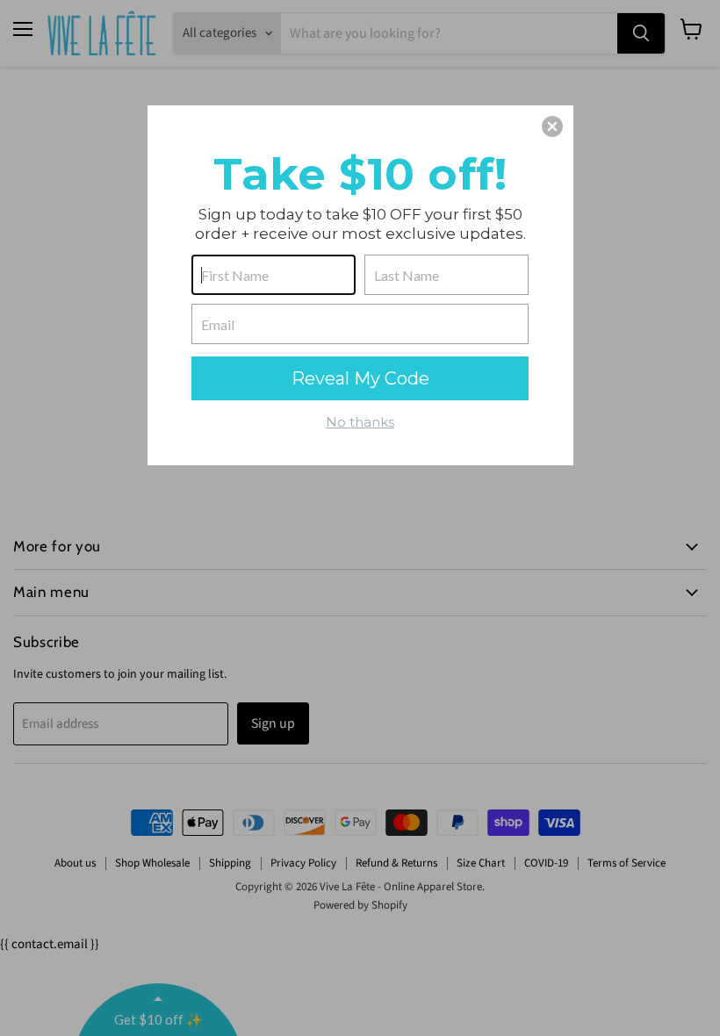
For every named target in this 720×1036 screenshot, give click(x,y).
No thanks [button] (360, 422)
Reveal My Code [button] (360, 378)
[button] (552, 126)
